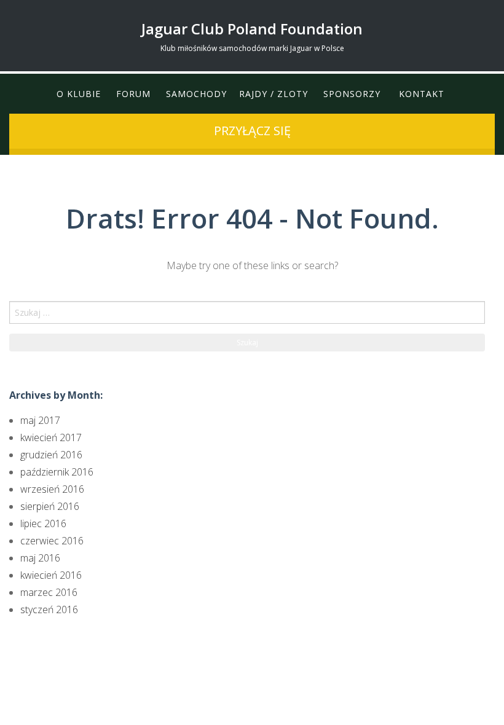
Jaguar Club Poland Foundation (252, 28)
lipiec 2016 (43, 523)
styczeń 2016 (49, 609)
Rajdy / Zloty (273, 94)
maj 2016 (40, 558)
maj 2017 (40, 420)
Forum (133, 94)
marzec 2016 (48, 592)
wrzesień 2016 (52, 489)
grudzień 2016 (51, 454)
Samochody (196, 94)
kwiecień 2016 (51, 575)
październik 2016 (56, 472)
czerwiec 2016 (52, 540)
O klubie (79, 94)
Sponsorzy (351, 94)
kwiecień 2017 (51, 437)
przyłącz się (252, 130)
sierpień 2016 (49, 506)
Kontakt (421, 94)
